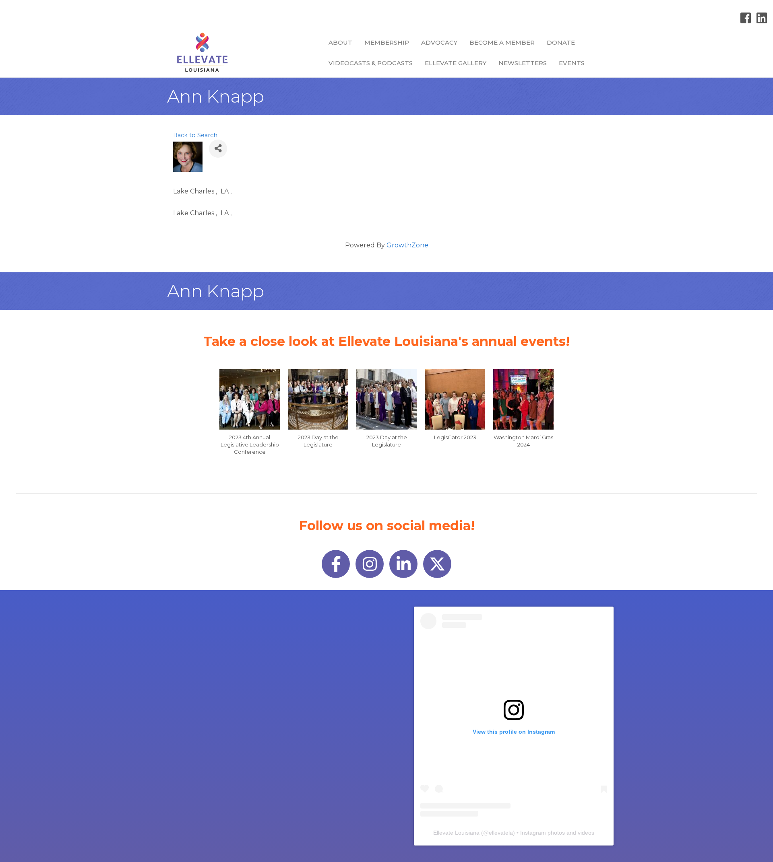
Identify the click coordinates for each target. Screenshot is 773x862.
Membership (386, 42)
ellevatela (501, 832)
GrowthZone (407, 245)
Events (572, 63)
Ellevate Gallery (455, 63)
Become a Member (502, 42)
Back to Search (195, 135)
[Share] (218, 149)
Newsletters (522, 63)
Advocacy (439, 42)
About (340, 42)
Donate (561, 42)
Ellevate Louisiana (456, 832)
